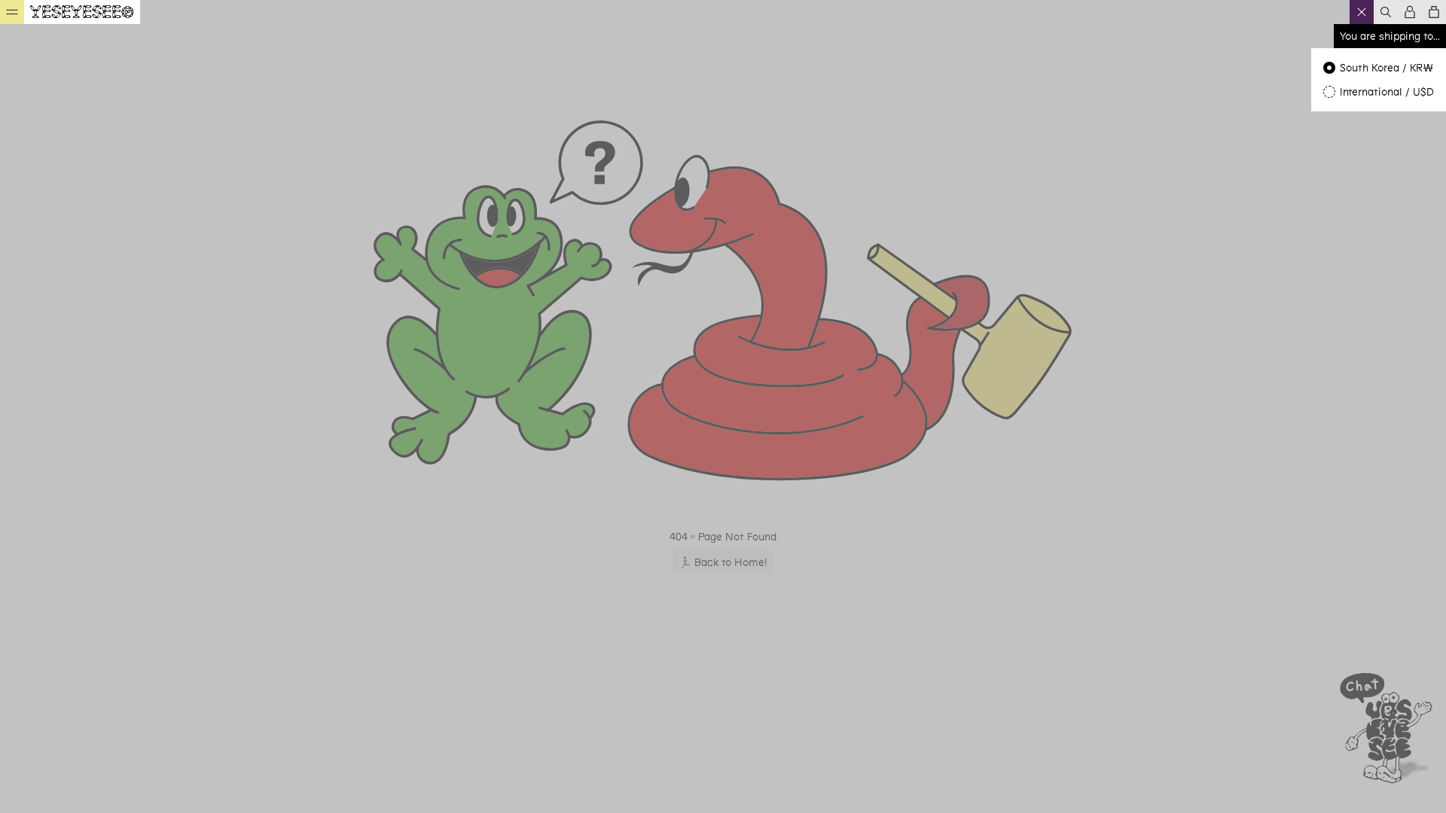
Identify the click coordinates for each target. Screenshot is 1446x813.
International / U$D (1387, 92)
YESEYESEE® (82, 12)
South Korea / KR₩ (1387, 68)
